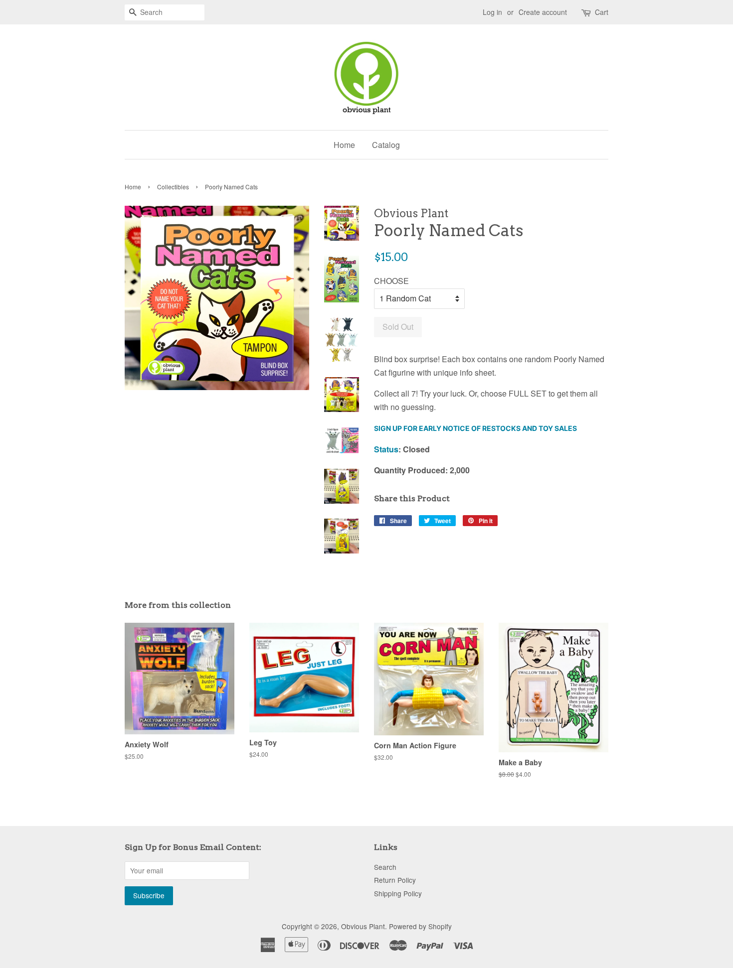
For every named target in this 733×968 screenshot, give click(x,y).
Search (385, 867)
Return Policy (395, 880)
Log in (492, 12)
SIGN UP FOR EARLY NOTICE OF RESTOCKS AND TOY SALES (475, 428)
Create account (543, 12)
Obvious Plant (363, 926)
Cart (601, 12)
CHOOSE (391, 280)
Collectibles (173, 186)
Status (386, 449)
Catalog (386, 144)
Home (344, 144)
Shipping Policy (398, 893)
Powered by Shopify (420, 926)
